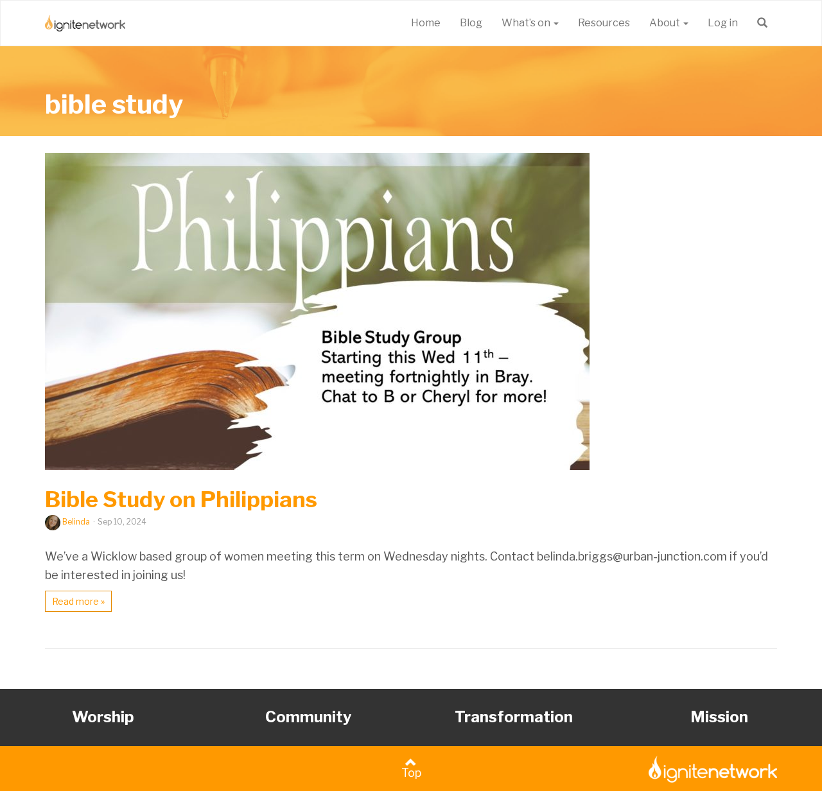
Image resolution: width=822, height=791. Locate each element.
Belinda (76, 521)
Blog (471, 23)
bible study (114, 104)
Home (426, 23)
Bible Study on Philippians (181, 499)
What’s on (527, 23)
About (665, 23)
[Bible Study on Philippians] (411, 311)
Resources (604, 23)
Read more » (78, 601)
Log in (723, 23)
